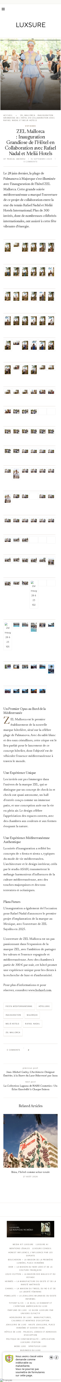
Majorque (32, 1015)
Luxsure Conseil (42, 1248)
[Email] (42, 33)
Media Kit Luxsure (23, 1244)
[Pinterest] (33, 33)
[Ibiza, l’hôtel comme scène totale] (30, 1141)
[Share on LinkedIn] (45, 1050)
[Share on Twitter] (38, 1050)
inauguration (13, 1015)
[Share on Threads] (51, 1050)
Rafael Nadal (32, 1024)
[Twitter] (23, 33)
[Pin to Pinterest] (42, 1050)
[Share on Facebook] (35, 1050)
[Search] (57, 9)
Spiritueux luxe (37, 1346)
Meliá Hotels (12, 1024)
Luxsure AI (42, 1244)
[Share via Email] (30, 1057)
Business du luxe (30, 1350)
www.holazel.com (39, 990)
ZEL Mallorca (13, 1032)
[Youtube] (38, 33)
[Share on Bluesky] (55, 1050)
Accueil (8, 115)
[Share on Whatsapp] (48, 1050)
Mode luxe (20, 1346)
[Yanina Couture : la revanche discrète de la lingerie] (30, 74)
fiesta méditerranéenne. (19, 1006)
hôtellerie (44, 1006)
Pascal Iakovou (16, 159)
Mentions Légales (19, 1248)
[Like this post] (31, 1050)
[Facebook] (19, 33)
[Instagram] (28, 33)
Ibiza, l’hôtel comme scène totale (30, 1172)
